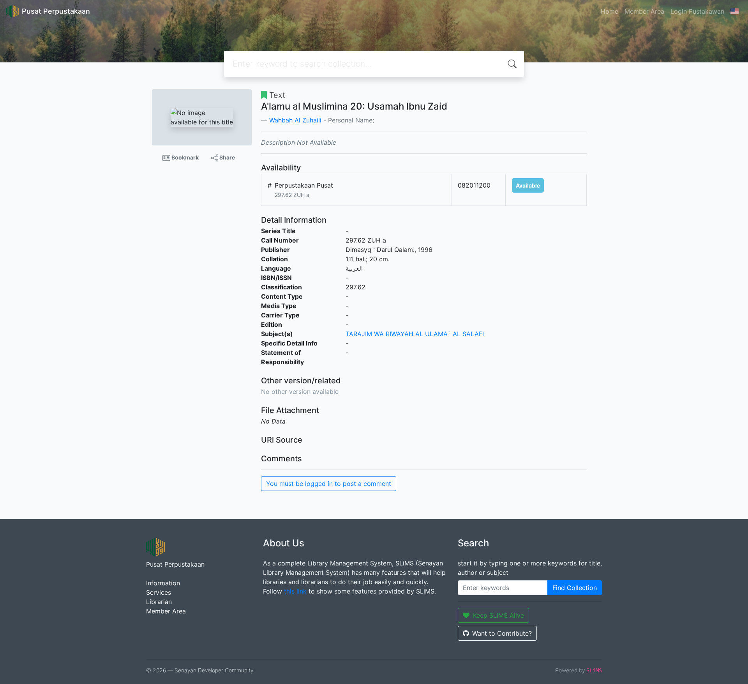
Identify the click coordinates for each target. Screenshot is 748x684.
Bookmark (184, 157)
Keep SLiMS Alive (498, 615)
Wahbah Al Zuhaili (295, 120)
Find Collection (574, 588)
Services (158, 592)
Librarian (159, 602)
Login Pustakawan (697, 11)
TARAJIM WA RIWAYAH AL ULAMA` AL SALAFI (415, 334)
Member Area (644, 11)
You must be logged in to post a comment (328, 483)
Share (226, 157)
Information (163, 583)
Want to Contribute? (502, 633)
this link (295, 591)
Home (609, 11)
